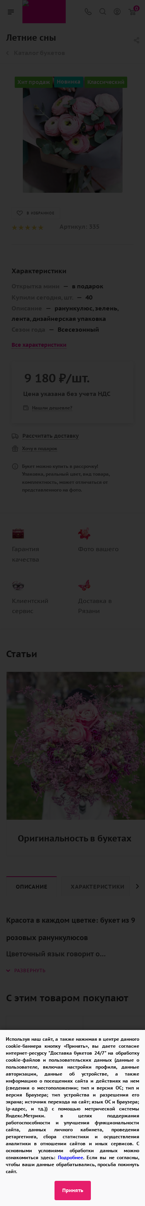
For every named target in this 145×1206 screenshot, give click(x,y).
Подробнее (70, 1157)
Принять (72, 1190)
